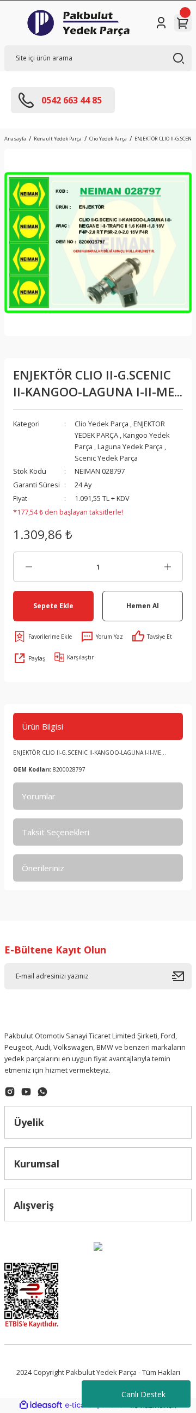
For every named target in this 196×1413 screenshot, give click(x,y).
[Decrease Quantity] (29, 567)
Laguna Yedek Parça (130, 446)
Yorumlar (39, 796)
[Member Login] (161, 23)
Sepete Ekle (53, 605)
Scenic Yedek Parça (106, 458)
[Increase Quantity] (167, 567)
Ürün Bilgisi (42, 726)
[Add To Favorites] (42, 636)
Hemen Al (142, 605)
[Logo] (78, 22)
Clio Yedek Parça (101, 424)
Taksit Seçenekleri (55, 832)
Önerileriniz (43, 868)
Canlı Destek (143, 1394)
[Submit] (182, 976)
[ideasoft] (41, 1405)
